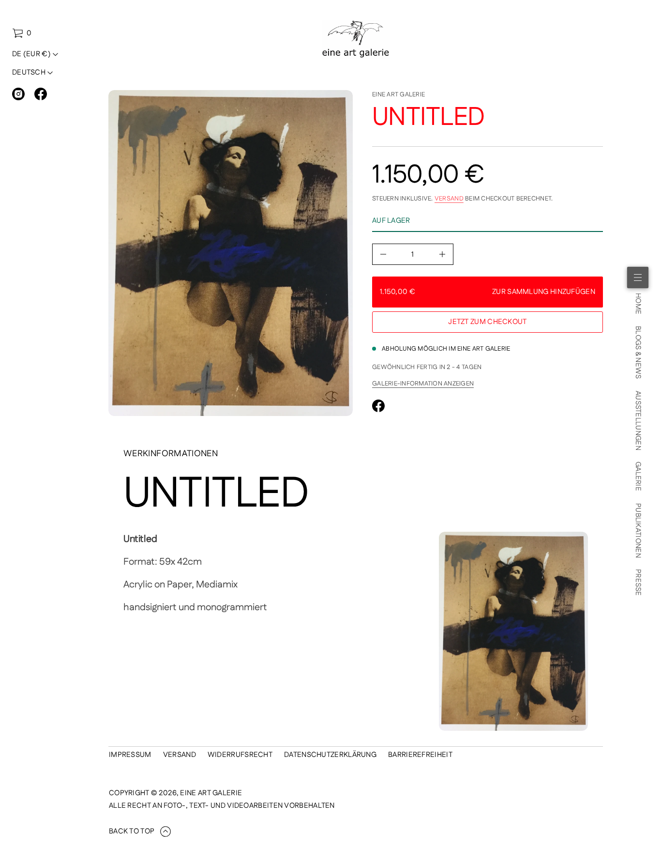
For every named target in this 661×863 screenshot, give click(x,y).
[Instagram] (18, 94)
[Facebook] (41, 94)
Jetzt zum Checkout (487, 322)
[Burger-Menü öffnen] (637, 277)
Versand (449, 198)
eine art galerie (398, 94)
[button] (21, 33)
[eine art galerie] (356, 39)
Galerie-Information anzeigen (423, 383)
